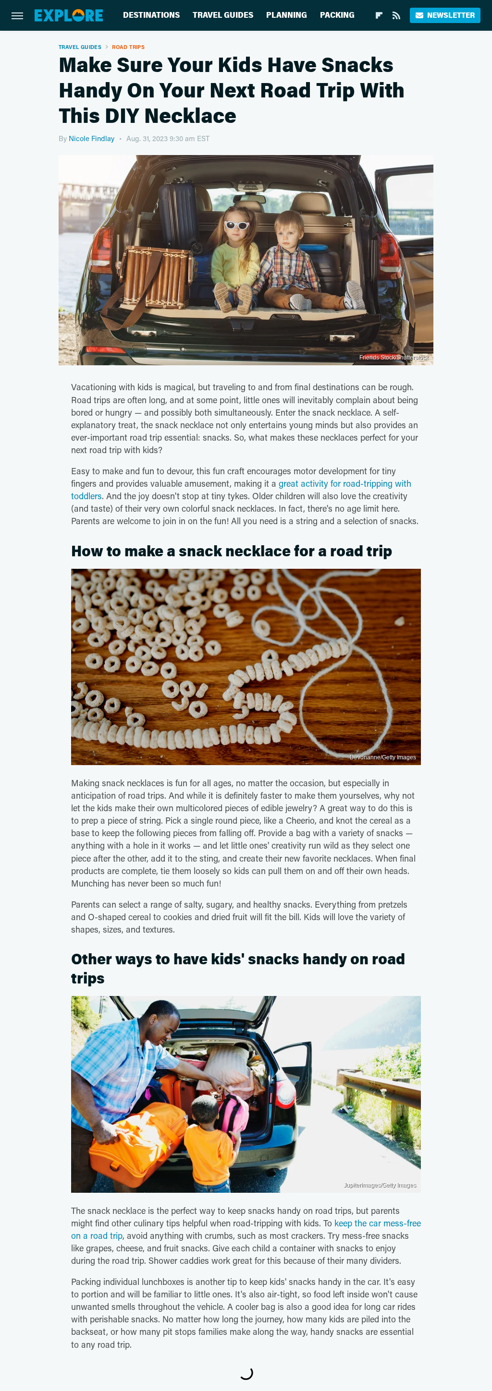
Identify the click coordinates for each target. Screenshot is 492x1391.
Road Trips (128, 46)
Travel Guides (223, 15)
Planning (286, 15)
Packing (337, 15)
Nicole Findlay (91, 138)
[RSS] (396, 15)
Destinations (151, 15)
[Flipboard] (379, 15)
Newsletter (451, 15)
